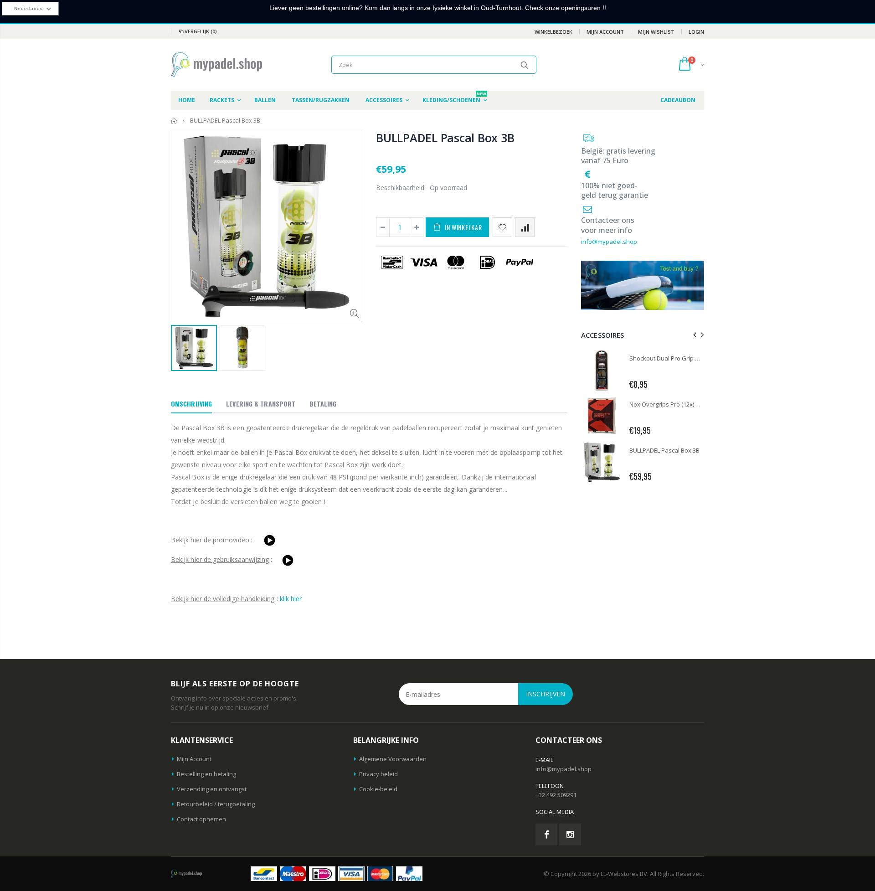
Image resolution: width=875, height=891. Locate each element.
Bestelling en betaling (206, 774)
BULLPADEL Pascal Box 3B (445, 137)
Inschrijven (545, 694)
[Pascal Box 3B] (269, 540)
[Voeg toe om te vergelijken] (525, 227)
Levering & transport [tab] (260, 403)
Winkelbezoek (553, 31)
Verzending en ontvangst (212, 789)
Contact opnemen (201, 819)
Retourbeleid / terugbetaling (216, 804)
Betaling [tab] (322, 403)
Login (696, 31)
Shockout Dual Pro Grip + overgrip (676, 358)
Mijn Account (605, 31)
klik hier (291, 598)
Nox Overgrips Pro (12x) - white (671, 404)
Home (174, 121)
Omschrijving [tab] (191, 403)
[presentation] (693, 335)
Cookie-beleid (378, 789)
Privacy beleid (378, 774)
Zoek (525, 64)
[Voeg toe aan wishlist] (502, 227)
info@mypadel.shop (609, 241)
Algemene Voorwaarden (393, 759)
